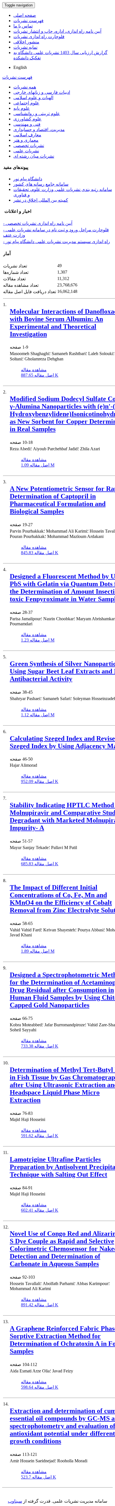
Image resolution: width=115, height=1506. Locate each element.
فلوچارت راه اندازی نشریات (38, 36)
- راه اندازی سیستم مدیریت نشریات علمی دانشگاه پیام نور (56, 241)
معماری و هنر (26, 140)
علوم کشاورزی (27, 118)
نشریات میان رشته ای (33, 156)
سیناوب (15, 1501)
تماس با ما (23, 26)
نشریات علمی (26, 150)
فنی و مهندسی (26, 124)
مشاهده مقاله (34, 369)
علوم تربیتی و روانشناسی (36, 113)
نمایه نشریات (25, 47)
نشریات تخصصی (28, 145)
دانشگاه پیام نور (27, 178)
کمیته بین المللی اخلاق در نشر (40, 200)
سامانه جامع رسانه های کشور (40, 184)
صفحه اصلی (24, 15)
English (20, 67)
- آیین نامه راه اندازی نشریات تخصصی (37, 223)
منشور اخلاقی (26, 41)
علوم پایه (21, 108)
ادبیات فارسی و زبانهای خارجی (41, 92)
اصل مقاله (39, 375)
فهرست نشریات (28, 20)
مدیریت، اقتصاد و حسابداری (39, 129)
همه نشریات (24, 87)
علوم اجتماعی (26, 103)
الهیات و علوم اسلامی (33, 97)
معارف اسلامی (27, 134)
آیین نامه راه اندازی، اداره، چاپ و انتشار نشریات (57, 31)
